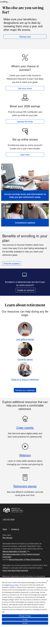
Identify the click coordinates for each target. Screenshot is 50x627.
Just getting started (25, 339)
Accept (25, 619)
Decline (25, 623)
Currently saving (25, 359)
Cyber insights (25, 427)
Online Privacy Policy (12, 585)
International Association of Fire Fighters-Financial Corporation (21, 555)
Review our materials (25, 390)
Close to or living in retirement (25, 379)
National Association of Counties (14, 551)
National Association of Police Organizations (25, 559)
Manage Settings (25, 616)
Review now (25, 36)
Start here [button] (25, 154)
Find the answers (12, 263)
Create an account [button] (25, 290)
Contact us (15, 529)
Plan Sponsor (7, 537)
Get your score (25, 88)
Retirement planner (25, 486)
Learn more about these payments (15, 570)
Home (5, 529)
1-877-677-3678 (9, 519)
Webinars (25, 455)
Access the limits (25, 121)
